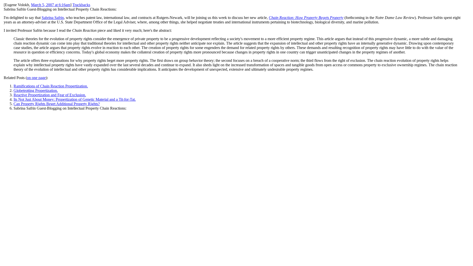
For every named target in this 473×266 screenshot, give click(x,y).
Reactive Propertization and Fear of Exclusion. (50, 95)
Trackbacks (81, 5)
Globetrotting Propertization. (36, 90)
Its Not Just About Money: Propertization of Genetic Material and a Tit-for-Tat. (75, 99)
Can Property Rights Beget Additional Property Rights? (57, 104)
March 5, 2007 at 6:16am (50, 5)
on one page (36, 78)
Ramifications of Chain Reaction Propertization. (51, 86)
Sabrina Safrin (53, 18)
